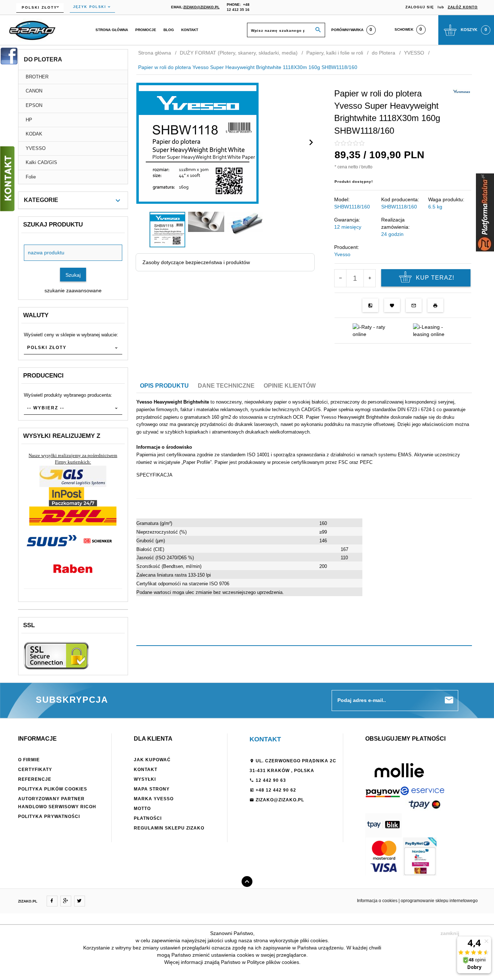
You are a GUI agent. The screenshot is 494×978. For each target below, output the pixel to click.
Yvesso (342, 254)
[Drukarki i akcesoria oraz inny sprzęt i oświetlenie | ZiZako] (32, 30)
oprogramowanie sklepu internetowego (439, 900)
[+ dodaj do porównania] (370, 305)
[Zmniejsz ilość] (340, 278)
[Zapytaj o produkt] (414, 305)
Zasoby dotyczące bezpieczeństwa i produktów (196, 262)
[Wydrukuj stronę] (435, 305)
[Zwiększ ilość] (369, 278)
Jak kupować (152, 759)
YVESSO (36, 148)
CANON (34, 91)
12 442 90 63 (270, 780)
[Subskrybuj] (449, 700)
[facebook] (52, 901)
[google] (65, 901)
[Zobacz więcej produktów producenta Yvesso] (461, 91)
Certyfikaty (35, 769)
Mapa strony (152, 789)
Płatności (148, 818)
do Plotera (43, 59)
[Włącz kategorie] (118, 200)
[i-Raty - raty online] (372, 330)
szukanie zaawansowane (73, 290)
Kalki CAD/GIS (41, 162)
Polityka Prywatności (49, 816)
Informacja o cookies (377, 900)
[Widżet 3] (7, 178)
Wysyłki (145, 779)
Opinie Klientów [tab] (290, 386)
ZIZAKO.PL (27, 901)
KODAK (34, 134)
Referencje (34, 779)
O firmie (29, 759)
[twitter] (79, 901)
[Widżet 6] (485, 212)
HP (29, 119)
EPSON (34, 105)
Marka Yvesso (154, 798)
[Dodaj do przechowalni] (392, 305)
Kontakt (189, 30)
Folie (31, 177)
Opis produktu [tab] (164, 386)
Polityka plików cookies (52, 789)
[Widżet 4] (9, 56)
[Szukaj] (318, 30)
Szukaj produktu (53, 224)
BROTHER (37, 76)
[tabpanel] (304, 501)
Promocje (145, 30)
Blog (168, 30)
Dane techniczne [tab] (226, 386)
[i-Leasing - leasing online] (433, 330)
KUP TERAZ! (435, 278)
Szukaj (73, 275)
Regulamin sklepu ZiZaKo (169, 828)
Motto (142, 808)
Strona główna (111, 30)
